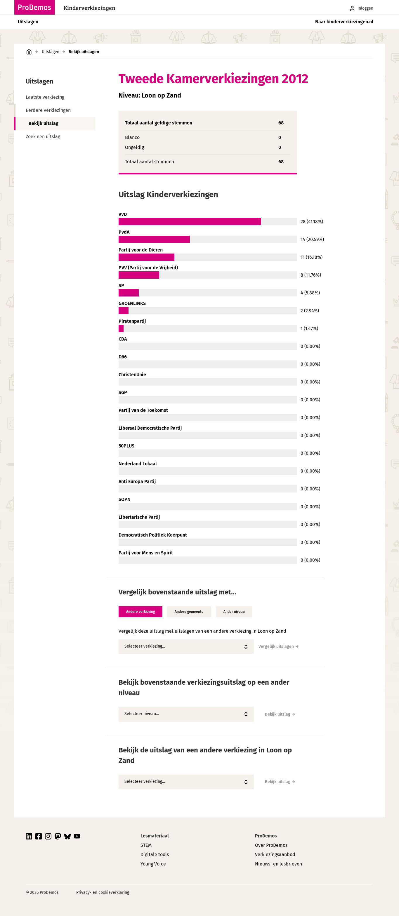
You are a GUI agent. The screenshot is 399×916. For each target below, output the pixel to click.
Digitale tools (154, 854)
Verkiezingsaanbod (275, 854)
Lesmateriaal (154, 836)
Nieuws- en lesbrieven (278, 864)
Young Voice (153, 864)
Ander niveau (234, 612)
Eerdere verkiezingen (48, 110)
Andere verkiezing (140, 612)
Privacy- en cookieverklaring (102, 892)
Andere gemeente (189, 612)
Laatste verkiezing (45, 97)
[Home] (36, 7)
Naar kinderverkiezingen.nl (344, 22)
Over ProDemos (271, 845)
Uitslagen (28, 22)
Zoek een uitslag (43, 136)
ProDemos (266, 836)
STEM (146, 845)
